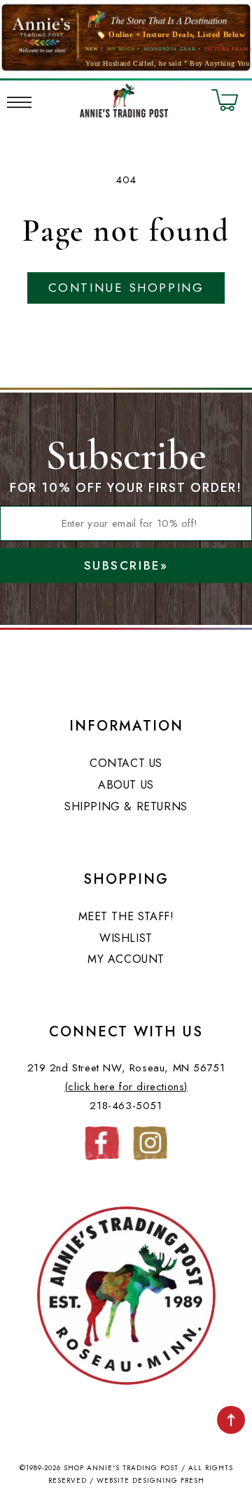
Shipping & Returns (126, 806)
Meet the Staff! (126, 916)
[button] (19, 100)
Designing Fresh (168, 1480)
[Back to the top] (231, 1420)
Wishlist (126, 938)
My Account (126, 959)
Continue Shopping (126, 287)
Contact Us (126, 763)
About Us (126, 785)
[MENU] (19, 100)
